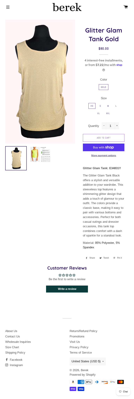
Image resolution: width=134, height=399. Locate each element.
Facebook (16, 359)
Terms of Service (81, 352)
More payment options (103, 155)
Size (104, 98)
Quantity (93, 126)
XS (92, 105)
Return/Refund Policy (83, 331)
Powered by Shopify (83, 374)
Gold (103, 87)
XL (98, 113)
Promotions (77, 336)
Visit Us (75, 341)
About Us (11, 331)
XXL (108, 113)
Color (103, 79)
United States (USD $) (86, 361)
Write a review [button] (67, 288)
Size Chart (12, 347)
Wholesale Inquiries (18, 341)
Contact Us (12, 336)
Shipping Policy (15, 352)
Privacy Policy (79, 347)
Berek (84, 370)
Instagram (16, 365)
